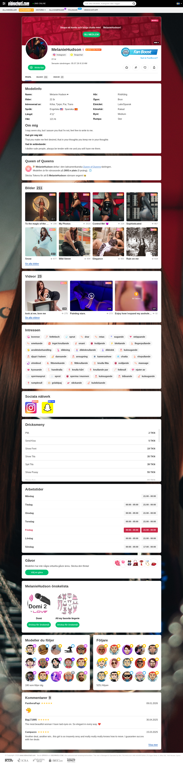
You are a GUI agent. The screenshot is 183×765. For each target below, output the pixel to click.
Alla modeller (10, 10)
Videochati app (91, 10)
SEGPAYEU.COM (57, 755)
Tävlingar (72, 10)
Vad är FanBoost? (149, 58)
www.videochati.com (27, 755)
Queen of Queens (92, 167)
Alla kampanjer (56, 10)
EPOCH (45, 755)
